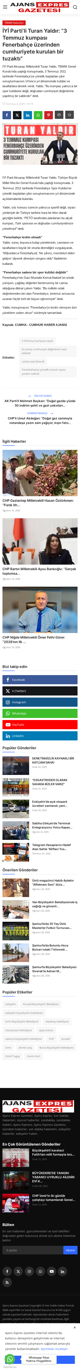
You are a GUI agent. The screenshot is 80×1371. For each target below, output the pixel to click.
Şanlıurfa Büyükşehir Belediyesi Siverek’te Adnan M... (54, 969)
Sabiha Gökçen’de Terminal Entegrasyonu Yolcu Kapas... (52, 825)
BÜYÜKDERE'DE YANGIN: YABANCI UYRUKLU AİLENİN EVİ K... (53, 1177)
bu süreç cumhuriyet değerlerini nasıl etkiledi (44, 351)
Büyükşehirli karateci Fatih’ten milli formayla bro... (53, 1152)
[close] (74, 1327)
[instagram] (29, 1271)
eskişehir (10, 1004)
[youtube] (51, 1271)
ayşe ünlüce (46, 1030)
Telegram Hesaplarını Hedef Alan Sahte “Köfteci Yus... (51, 847)
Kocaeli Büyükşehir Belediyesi (41, 1004)
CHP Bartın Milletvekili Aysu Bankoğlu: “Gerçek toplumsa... (39, 571)
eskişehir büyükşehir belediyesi (24, 1013)
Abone (70, 1250)
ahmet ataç (25, 1047)
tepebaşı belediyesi (57, 1021)
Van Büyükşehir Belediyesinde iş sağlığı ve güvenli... (55, 904)
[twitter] (18, 1271)
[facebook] (7, 1271)
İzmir (8, 1047)
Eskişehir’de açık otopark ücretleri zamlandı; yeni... (49, 803)
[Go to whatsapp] (10, 1359)
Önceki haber (42, 396)
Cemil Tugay (12, 1056)
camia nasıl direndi (33, 361)
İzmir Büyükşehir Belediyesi (21, 1021)
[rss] (7, 1282)
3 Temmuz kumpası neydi (37, 341)
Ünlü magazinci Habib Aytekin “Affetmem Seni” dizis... (53, 882)
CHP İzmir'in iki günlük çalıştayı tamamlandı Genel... (53, 1198)
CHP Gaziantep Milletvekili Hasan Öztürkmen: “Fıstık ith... (38, 502)
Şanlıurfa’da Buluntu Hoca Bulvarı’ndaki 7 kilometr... (50, 947)
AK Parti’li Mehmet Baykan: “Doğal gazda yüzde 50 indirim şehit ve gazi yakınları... (40, 403)
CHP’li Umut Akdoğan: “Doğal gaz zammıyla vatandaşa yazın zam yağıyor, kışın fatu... (40, 420)
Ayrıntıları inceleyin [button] (54, 1349)
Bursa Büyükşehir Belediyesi (56, 1047)
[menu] (5, 7)
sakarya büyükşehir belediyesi (23, 1039)
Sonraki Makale (37, 413)
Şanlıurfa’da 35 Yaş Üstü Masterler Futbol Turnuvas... (52, 926)
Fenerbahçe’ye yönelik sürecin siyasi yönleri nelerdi (43, 372)
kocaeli (65, 1039)
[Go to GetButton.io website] (9, 1367)
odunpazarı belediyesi (18, 1030)
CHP (51, 1039)
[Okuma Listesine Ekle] (69, 115)
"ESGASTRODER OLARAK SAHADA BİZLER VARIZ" (49, 782)
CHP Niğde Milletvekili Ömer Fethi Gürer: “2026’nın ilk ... (33, 639)
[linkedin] (62, 1271)
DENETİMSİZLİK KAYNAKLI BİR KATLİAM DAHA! (53, 760)
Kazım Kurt (33, 1056)
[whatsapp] (40, 1271)
